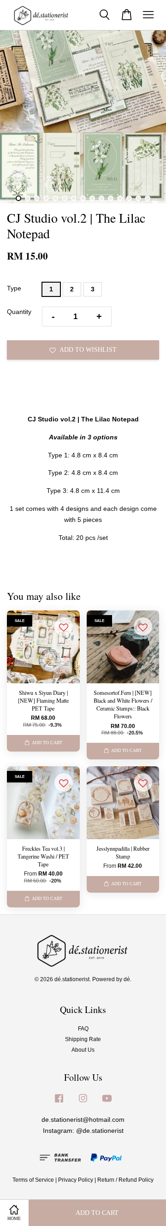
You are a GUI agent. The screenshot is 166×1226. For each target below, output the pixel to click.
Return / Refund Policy (125, 1180)
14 (138, 198)
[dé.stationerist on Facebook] (59, 1103)
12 (120, 198)
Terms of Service (33, 1180)
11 (110, 198)
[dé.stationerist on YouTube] (107, 1103)
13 (129, 198)
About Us (83, 1050)
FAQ (83, 1028)
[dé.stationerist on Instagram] (83, 1103)
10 (101, 198)
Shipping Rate (83, 1039)
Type (14, 288)
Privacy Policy (75, 1180)
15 (147, 198)
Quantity (19, 311)
